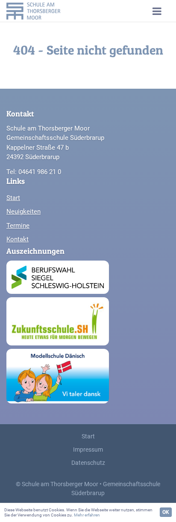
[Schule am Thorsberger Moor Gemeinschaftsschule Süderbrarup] (42, 11)
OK (165, 512)
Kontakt (17, 239)
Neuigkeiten (23, 211)
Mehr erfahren (87, 515)
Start (13, 198)
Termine (17, 225)
